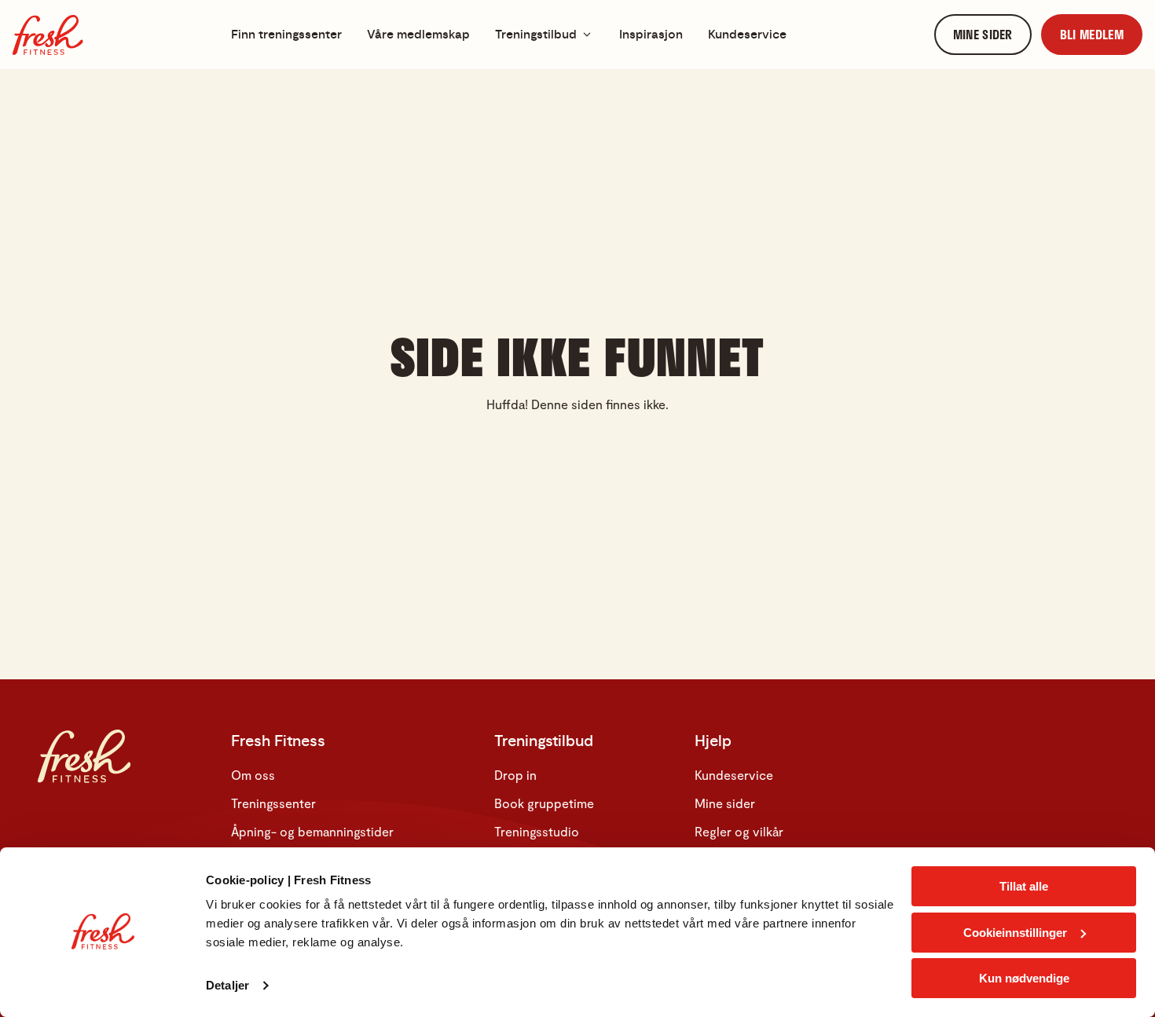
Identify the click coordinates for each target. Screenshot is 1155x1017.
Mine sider (725, 803)
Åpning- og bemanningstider (312, 831)
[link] (983, 35)
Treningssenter (273, 803)
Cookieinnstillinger (1015, 932)
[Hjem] (48, 35)
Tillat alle (1023, 886)
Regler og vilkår (739, 831)
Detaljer (227, 985)
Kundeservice (734, 774)
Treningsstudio (536, 831)
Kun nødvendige (1024, 978)
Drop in (515, 774)
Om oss (253, 774)
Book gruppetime (544, 803)
